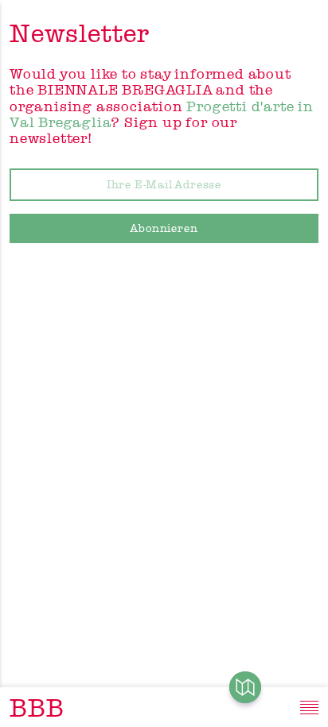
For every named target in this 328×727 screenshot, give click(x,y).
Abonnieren (164, 228)
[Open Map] (245, 687)
